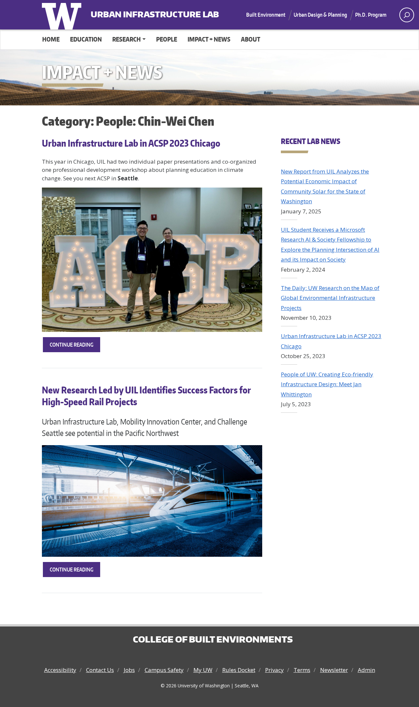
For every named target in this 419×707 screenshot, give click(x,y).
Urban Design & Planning (320, 14)
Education (86, 39)
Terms (302, 670)
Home (51, 39)
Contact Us (100, 670)
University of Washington (63, 14)
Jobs (129, 670)
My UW (202, 670)
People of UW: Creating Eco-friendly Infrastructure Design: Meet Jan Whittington (327, 384)
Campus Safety (164, 670)
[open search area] (406, 15)
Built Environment (265, 14)
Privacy (274, 670)
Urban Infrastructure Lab (131, 11)
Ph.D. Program (370, 14)
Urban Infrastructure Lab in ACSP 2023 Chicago (131, 143)
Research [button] (126, 39)
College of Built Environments (213, 639)
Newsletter (334, 670)
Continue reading (75, 346)
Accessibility (60, 670)
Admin (366, 670)
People (166, 39)
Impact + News (209, 39)
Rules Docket (238, 670)
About (250, 39)
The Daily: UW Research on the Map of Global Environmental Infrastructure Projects (330, 298)
